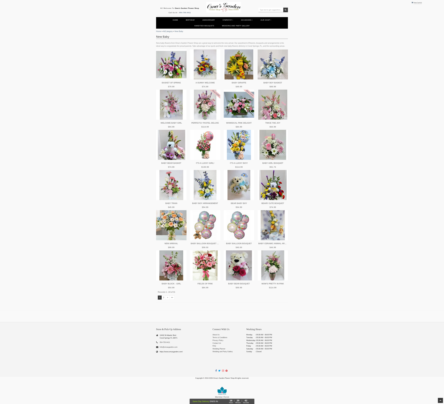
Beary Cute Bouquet (272, 203)
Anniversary (208, 20)
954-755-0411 (185, 13)
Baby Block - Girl (171, 284)
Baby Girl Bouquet (272, 163)
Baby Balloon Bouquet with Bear (205, 243)
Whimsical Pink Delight (239, 123)
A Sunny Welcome (205, 83)
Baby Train (171, 203)
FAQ (214, 346)
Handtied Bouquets (204, 26)
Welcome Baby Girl (171, 123)
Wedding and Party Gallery (236, 26)
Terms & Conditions (220, 337)
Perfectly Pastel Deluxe (205, 123)
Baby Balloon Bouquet (239, 243)
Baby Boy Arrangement (205, 203)
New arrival (171, 243)
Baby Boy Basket (272, 83)
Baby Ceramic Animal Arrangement (272, 243)
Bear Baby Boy (239, 203)
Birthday (190, 20)
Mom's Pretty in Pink (273, 284)
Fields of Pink (205, 284)
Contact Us (217, 343)
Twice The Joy (272, 123)
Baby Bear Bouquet (239, 284)
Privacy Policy (218, 340)
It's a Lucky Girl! (205, 163)
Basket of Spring (171, 83)
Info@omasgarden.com (168, 347)
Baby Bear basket (171, 163)
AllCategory (168, 31)
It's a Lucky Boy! (239, 163)
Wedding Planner (219, 349)
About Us (216, 335)
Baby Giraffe (239, 83)
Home (175, 20)
